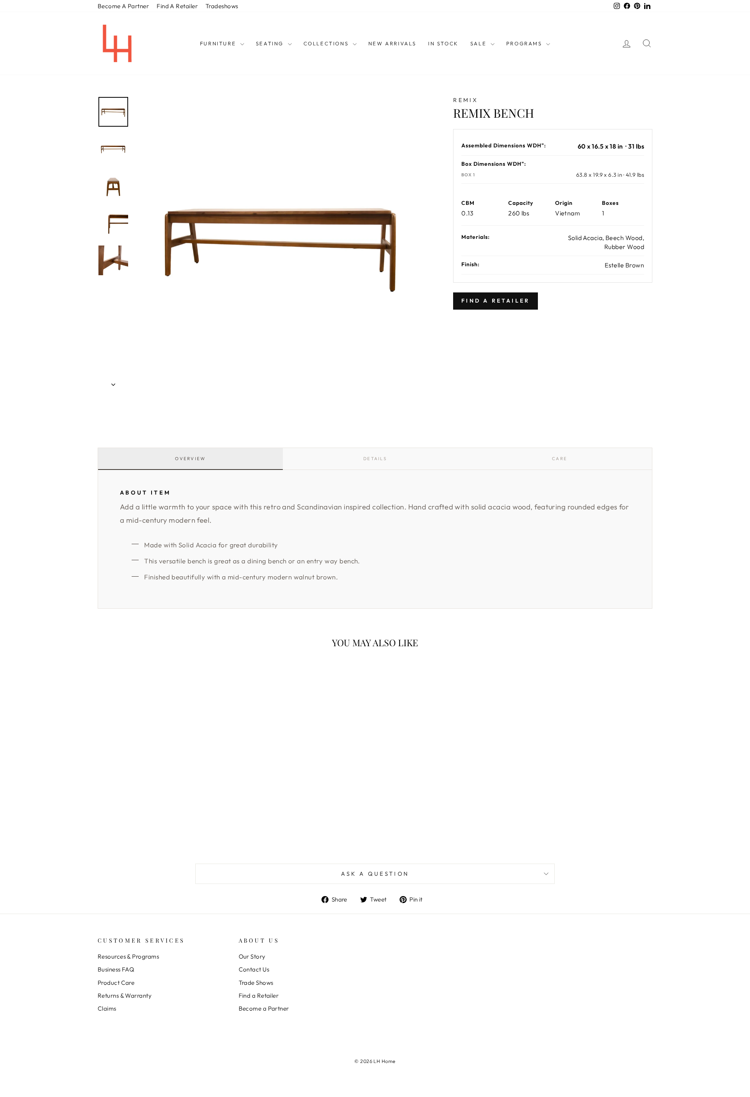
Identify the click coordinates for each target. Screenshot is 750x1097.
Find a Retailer (259, 995)
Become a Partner (264, 1008)
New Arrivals (392, 43)
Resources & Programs (128, 956)
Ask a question (375, 873)
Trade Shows (256, 982)
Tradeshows (221, 6)
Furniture (219, 43)
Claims (107, 1008)
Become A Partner (123, 6)
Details (375, 458)
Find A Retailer (177, 6)
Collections (327, 43)
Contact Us (254, 969)
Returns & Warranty (125, 995)
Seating (271, 43)
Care (559, 458)
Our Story (252, 956)
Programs (525, 43)
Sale (479, 43)
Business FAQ (116, 969)
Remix (466, 100)
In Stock (443, 43)
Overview (190, 458)
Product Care (116, 982)
